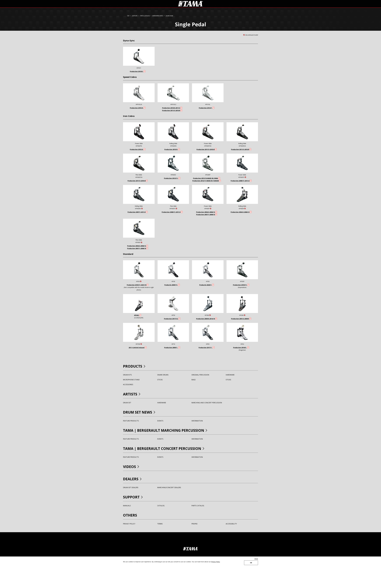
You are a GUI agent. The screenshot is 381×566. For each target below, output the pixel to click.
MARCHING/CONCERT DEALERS (169, 487)
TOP (128, 15)
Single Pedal (169, 15)
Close (256, 559)
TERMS (160, 524)
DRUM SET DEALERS (130, 487)
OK (251, 563)
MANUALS (127, 506)
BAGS (193, 380)
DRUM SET (127, 403)
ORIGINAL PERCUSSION (200, 375)
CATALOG (161, 506)
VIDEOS (129, 467)
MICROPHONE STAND (131, 380)
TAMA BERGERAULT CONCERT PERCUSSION (162, 448)
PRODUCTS (132, 366)
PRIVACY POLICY (129, 524)
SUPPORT (135, 15)
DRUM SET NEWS (137, 412)
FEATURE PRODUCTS (131, 421)
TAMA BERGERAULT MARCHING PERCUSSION (163, 430)
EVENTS (160, 421)
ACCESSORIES (128, 384)
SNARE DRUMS (162, 375)
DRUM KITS (127, 375)
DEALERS (130, 479)
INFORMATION (197, 421)
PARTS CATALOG (145, 15)
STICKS (160, 380)
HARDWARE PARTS (157, 15)
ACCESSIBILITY (231, 524)
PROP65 (194, 524)
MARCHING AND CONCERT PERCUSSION (206, 403)
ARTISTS (130, 394)
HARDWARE (230, 375)
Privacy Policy (215, 562)
